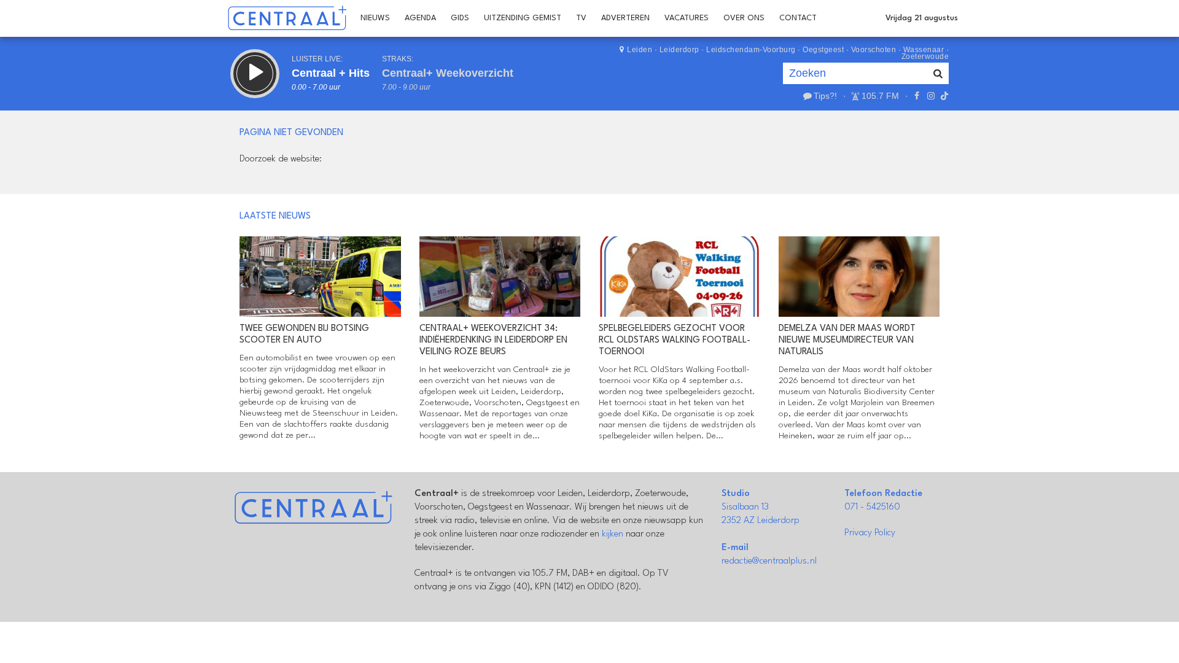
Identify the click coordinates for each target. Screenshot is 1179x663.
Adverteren (625, 18)
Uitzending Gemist (522, 18)
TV (581, 18)
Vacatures (686, 18)
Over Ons (744, 18)
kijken (612, 534)
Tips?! (825, 96)
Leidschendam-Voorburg (751, 49)
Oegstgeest (823, 49)
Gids (460, 18)
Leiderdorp (679, 49)
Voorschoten (874, 49)
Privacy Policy (869, 533)
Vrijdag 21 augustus (921, 18)
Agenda (420, 18)
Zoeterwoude (925, 56)
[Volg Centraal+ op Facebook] (917, 96)
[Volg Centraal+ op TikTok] (943, 96)
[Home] (287, 18)
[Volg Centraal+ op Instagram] (930, 96)
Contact (798, 18)
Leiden (639, 49)
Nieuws (375, 18)
